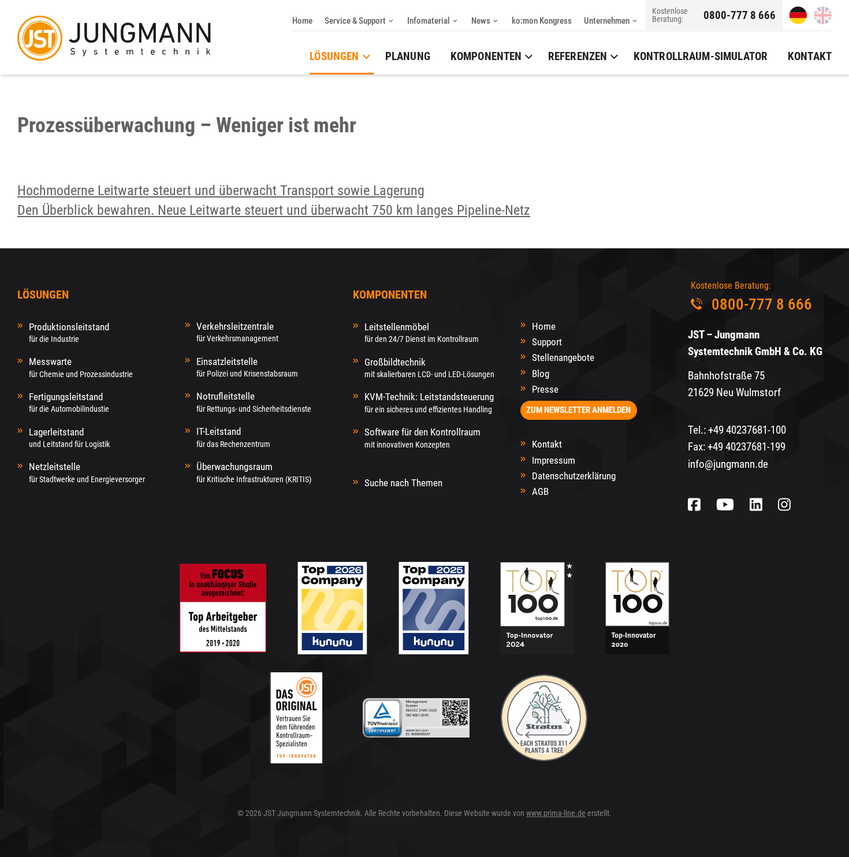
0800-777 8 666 (739, 15)
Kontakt (547, 444)
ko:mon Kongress (542, 21)
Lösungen (334, 56)
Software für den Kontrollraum (422, 437)
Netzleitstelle (87, 472)
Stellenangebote (563, 357)
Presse (545, 389)
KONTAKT (810, 56)
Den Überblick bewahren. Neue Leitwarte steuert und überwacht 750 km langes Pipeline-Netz (273, 210)
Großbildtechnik (429, 367)
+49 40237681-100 (747, 430)
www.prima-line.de (556, 813)
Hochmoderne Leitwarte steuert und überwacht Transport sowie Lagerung (221, 190)
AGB (540, 491)
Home (302, 21)
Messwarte (81, 367)
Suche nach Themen (403, 483)
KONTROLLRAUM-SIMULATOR (701, 56)
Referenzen (578, 56)
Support (547, 342)
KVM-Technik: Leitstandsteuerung (429, 402)
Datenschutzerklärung (574, 476)
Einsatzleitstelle (247, 367)
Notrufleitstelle (253, 401)
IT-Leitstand (233, 437)
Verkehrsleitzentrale (237, 332)
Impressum (553, 460)
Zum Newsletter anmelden (578, 410)
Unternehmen (607, 21)
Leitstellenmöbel (421, 332)
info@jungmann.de (728, 464)
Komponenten (486, 56)
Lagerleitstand (69, 437)
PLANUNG (407, 56)
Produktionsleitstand (69, 332)
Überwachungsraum (253, 472)
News (480, 21)
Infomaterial (428, 21)
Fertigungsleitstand (69, 402)
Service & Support (355, 21)
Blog (540, 373)
